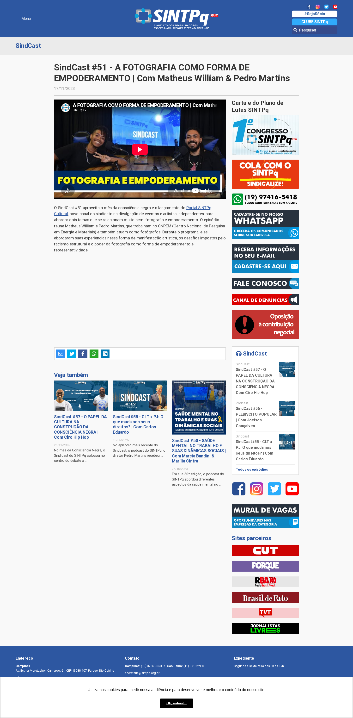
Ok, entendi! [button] (176, 703)
